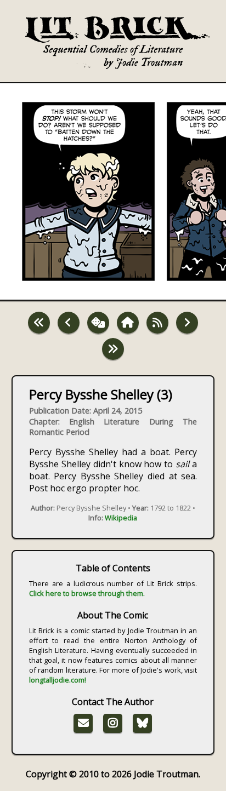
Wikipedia (121, 518)
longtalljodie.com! (57, 680)
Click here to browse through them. (87, 593)
